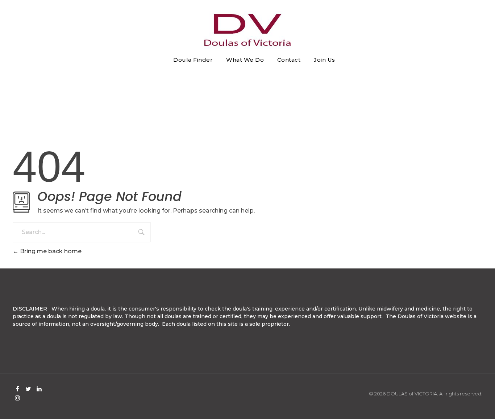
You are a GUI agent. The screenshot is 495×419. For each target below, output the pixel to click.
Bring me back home (50, 251)
